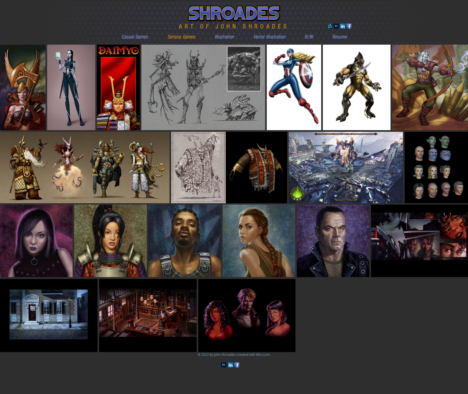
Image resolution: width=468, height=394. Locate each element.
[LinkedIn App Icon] (342, 26)
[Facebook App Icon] (349, 26)
